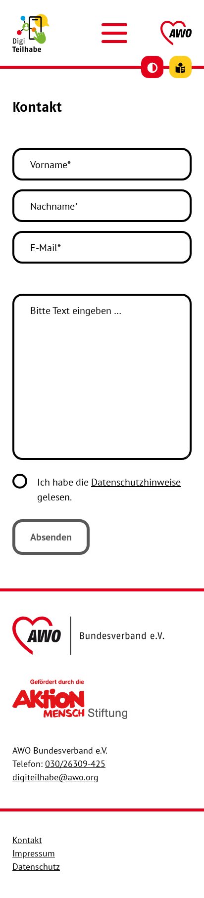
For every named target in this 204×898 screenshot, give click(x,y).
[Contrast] (152, 67)
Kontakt (27, 840)
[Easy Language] (180, 67)
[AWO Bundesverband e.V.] (88, 634)
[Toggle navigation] (114, 33)
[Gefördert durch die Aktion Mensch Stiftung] (69, 698)
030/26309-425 (75, 763)
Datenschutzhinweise (136, 482)
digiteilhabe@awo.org (55, 777)
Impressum (33, 853)
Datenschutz (36, 866)
